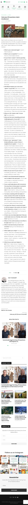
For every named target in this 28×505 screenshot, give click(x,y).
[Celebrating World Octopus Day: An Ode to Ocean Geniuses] (21, 410)
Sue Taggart (8, 20)
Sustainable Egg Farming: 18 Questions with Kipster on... (14, 340)
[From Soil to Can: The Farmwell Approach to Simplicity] (21, 394)
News (25, 8)
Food (3, 8)
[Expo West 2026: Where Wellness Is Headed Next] (7, 394)
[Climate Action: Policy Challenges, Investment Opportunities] (7, 410)
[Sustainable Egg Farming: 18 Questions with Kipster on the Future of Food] (14, 330)
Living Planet (19, 8)
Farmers (8, 8)
